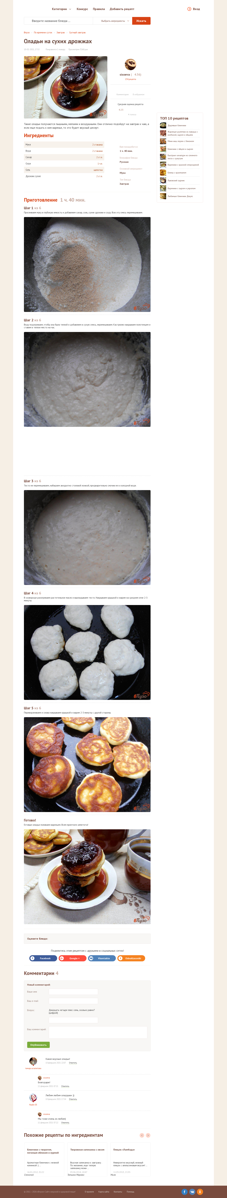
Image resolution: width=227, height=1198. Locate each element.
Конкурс (82, 9)
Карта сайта (104, 1191)
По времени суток (43, 32)
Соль (28, 169)
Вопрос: (31, 1010)
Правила (99, 9)
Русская (124, 161)
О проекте (89, 1191)
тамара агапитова (33, 1068)
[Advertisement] (87, 451)
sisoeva (46, 1077)
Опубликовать (38, 1044)
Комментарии (123, 94)
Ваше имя (32, 991)
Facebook (45, 958)
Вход (196, 9)
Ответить (73, 1062)
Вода (28, 150)
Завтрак (61, 32)
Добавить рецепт (122, 9)
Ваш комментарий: (36, 1029)
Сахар (29, 157)
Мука (28, 144)
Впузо (27, 32)
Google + (74, 958)
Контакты (118, 1191)
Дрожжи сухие (33, 176)
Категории (59, 9)
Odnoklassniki (133, 958)
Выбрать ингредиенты (113, 20)
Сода (28, 163)
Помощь (130, 1191)
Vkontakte (104, 958)
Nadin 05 (33, 1104)
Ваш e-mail (32, 1000)
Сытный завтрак (77, 32)
